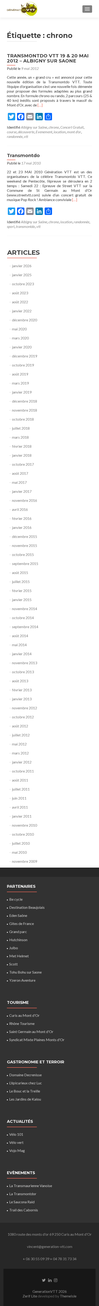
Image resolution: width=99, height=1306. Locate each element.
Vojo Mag (17, 1150)
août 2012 (20, 726)
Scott (13, 964)
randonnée (15, 136)
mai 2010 (19, 852)
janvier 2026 (22, 266)
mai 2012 (19, 744)
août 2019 (20, 374)
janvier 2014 (22, 653)
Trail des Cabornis (23, 1210)
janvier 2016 (22, 527)
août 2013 (20, 681)
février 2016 (22, 518)
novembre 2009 (24, 861)
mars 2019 (20, 383)
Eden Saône (18, 915)
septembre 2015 (25, 563)
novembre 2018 (24, 410)
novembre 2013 (24, 663)
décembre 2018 (24, 401)
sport (11, 226)
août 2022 (20, 302)
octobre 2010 (23, 834)
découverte (26, 132)
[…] (40, 105)
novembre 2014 (24, 608)
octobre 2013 (23, 672)
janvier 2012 (22, 762)
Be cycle (16, 899)
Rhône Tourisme (22, 1023)
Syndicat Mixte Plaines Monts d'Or (36, 1039)
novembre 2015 (24, 545)
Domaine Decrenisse (25, 1075)
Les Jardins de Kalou (25, 1099)
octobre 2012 (23, 717)
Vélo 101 (16, 1134)
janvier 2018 (22, 455)
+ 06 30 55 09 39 (36, 1258)
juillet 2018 (21, 428)
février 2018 (22, 446)
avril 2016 (20, 509)
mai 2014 (19, 644)
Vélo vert (16, 1142)
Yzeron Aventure (22, 980)
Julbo (13, 948)
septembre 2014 (25, 626)
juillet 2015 (21, 581)
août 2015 (20, 572)
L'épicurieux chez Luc (25, 1083)
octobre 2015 (23, 554)
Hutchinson (18, 939)
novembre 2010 (24, 825)
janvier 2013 (22, 699)
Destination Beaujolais (27, 907)
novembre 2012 (24, 708)
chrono (54, 127)
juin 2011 (19, 798)
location (60, 132)
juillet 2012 (21, 735)
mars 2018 (20, 437)
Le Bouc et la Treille (24, 1091)
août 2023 (20, 293)
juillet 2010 (21, 843)
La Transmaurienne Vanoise (30, 1185)
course (12, 132)
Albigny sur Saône (34, 127)
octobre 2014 (23, 617)
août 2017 (20, 473)
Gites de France (21, 923)
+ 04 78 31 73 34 (63, 1258)
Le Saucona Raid (22, 1202)
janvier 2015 (22, 599)
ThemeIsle (68, 1296)
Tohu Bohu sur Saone (25, 972)
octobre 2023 (23, 284)
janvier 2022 (22, 311)
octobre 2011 (23, 771)
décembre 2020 (24, 320)
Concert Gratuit (72, 127)
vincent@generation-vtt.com (49, 1246)
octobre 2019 (23, 365)
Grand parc (18, 931)
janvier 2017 (22, 491)
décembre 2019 (24, 356)
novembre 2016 (24, 500)
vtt (26, 136)
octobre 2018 (23, 419)
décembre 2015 (24, 536)
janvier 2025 (22, 275)
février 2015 (22, 590)
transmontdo (25, 226)
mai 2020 (19, 329)
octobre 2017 (23, 464)
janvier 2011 (22, 816)
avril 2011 (20, 807)
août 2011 (20, 780)
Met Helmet (19, 956)
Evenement (44, 132)
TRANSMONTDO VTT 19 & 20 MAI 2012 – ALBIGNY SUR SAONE (48, 58)
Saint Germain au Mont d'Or (31, 1031)
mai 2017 (19, 482)
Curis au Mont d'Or (24, 1015)
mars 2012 (20, 753)
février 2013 (22, 690)
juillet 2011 (21, 789)
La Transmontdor (22, 1193)
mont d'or (74, 132)
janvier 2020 (22, 347)
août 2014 (20, 635)
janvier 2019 (22, 392)
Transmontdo (23, 155)
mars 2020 (20, 338)
